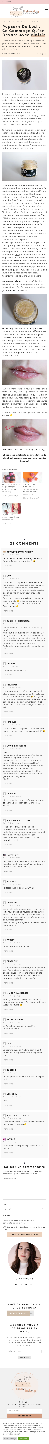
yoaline (11, 881)
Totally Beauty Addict (20, 552)
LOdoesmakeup (12, 54)
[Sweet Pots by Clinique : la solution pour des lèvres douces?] (32, 477)
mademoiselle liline (18, 820)
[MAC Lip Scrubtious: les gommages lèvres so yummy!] (11, 477)
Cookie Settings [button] (10, 1438)
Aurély (11, 940)
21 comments (34, 21)
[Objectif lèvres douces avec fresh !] (11, 508)
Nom (5, 1204)
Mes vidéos (35, 1404)
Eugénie (11, 1070)
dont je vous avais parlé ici (16, 395)
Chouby (11, 664)
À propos (20, 1404)
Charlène (12, 961)
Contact (24, 1407)
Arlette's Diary (16, 1020)
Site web (6, 1215)
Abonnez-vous (24, 1357)
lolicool (12, 1094)
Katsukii (11, 1139)
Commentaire (9, 1179)
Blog (10, 1404)
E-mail (6, 1210)
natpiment (13, 855)
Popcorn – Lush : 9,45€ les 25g (29, 449)
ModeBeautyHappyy (18, 1115)
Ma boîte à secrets (18, 993)
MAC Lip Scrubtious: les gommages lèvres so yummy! (11, 486)
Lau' (9, 576)
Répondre (8, 566)
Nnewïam (12, 685)
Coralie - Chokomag (18, 621)
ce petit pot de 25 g (28, 115)
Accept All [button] (23, 1438)
